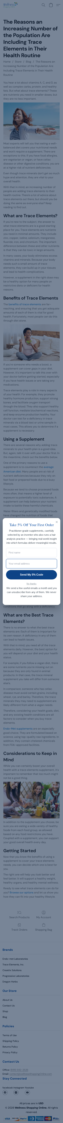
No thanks (31, 583)
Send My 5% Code (31, 574)
